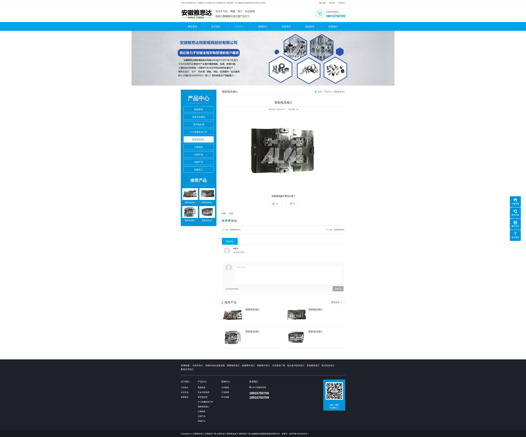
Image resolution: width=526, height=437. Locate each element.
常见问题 (225, 397)
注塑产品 (198, 154)
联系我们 (342, 3)
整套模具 (198, 109)
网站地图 (322, 3)
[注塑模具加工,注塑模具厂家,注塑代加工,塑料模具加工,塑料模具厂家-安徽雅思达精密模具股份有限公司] (218, 13)
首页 (320, 91)
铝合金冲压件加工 (296, 365)
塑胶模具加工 (233, 365)
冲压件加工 (197, 365)
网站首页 (192, 26)
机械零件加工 (248, 365)
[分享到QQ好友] (229, 221)
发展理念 (184, 397)
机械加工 (198, 169)
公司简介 (184, 387)
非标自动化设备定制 (215, 365)
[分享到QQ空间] (232, 221)
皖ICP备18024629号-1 (299, 433)
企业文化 (184, 392)
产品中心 (239, 26)
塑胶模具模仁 (198, 139)
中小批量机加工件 (198, 131)
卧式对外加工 (328, 365)
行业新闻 (225, 392)
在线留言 (332, 3)
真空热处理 (198, 124)
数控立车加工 (187, 369)
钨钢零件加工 (263, 365)
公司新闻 (225, 387)
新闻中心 (263, 26)
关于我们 (216, 26)
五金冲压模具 (198, 116)
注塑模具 (198, 146)
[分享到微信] (226, 221)
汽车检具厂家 (278, 365)
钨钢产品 (198, 162)
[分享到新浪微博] (236, 221)
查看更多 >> (337, 302)
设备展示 (286, 26)
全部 (231, 213)
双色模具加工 (313, 365)
